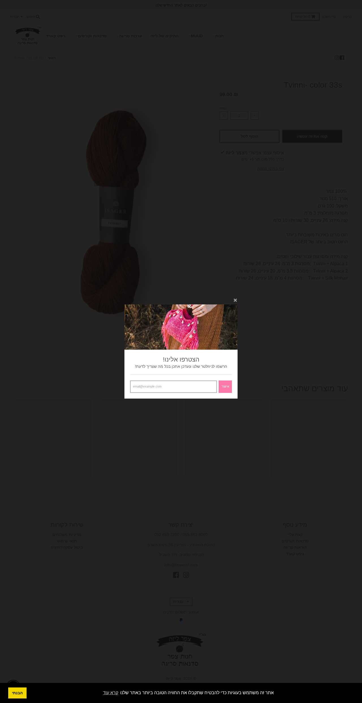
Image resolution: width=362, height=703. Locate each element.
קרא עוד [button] (110, 692)
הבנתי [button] (17, 693)
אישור (225, 386)
